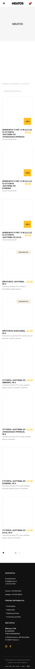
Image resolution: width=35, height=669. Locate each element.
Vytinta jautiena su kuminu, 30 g (14, 482)
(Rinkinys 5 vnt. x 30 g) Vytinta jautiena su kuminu (13, 184)
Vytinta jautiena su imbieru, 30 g (14, 381)
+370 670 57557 (10, 584)
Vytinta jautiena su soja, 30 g (14, 531)
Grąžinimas (10, 610)
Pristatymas (10, 606)
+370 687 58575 (16, 594)
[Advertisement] (17, 59)
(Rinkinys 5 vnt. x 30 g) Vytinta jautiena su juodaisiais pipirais (13, 133)
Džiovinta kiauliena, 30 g (13, 332)
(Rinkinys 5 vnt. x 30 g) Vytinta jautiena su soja (13, 234)
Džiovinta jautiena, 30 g (13, 282)
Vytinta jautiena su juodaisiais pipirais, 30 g (14, 431)
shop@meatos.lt (11, 581)
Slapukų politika (12, 613)
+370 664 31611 (16, 591)
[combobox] (13, 91)
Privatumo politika (13, 617)
